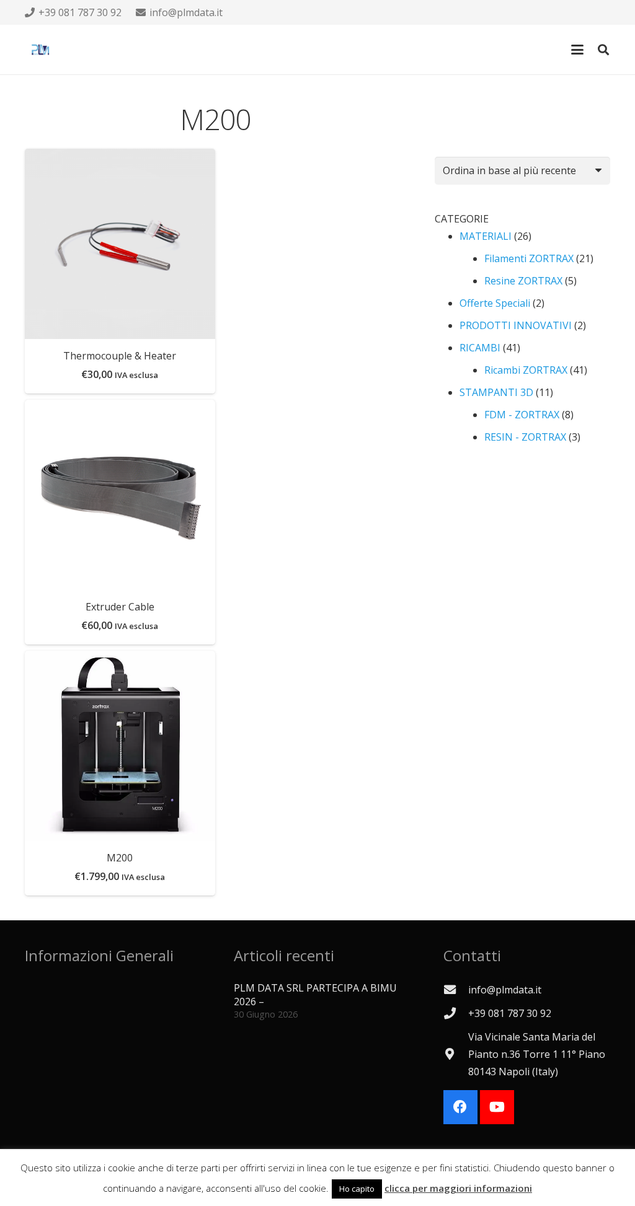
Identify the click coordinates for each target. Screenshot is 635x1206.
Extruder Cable (120, 607)
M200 (120, 858)
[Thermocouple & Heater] (120, 244)
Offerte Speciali (495, 303)
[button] (603, 49)
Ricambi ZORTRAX (525, 370)
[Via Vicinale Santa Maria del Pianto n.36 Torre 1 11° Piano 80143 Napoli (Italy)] (455, 1054)
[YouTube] (497, 1107)
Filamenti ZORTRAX (529, 258)
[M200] (120, 746)
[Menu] (577, 49)
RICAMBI (480, 347)
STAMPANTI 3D (496, 392)
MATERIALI (486, 236)
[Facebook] (460, 1107)
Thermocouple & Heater (119, 356)
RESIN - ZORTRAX (525, 437)
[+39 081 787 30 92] (455, 1013)
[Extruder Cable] (120, 495)
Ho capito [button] (357, 1188)
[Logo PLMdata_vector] (40, 49)
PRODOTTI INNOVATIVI (516, 325)
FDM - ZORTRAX (521, 414)
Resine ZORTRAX (523, 281)
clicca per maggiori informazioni (458, 1188)
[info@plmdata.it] (455, 989)
